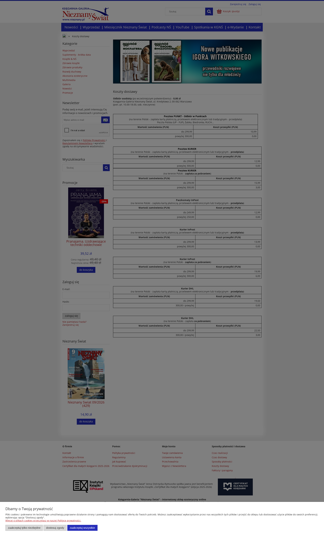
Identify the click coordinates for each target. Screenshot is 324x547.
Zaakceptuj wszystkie (82, 527)
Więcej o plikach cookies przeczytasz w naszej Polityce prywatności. (43, 520)
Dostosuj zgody (55, 527)
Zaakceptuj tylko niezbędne (24, 527)
